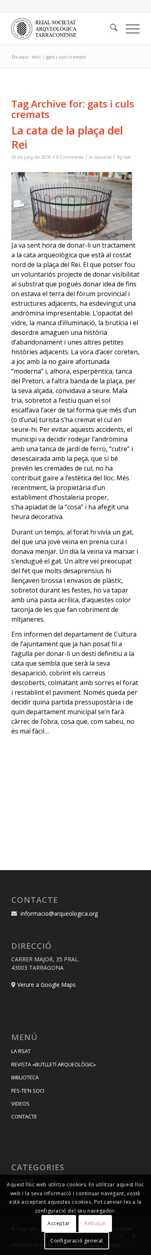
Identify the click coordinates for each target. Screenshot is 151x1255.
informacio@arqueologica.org (59, 913)
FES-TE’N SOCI (27, 1090)
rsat (127, 157)
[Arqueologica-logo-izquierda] (62, 29)
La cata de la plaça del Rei (67, 137)
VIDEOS (20, 1103)
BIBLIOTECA (25, 1077)
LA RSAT (21, 1051)
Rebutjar (95, 1223)
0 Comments (69, 157)
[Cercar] (110, 29)
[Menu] (129, 29)
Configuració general (76, 1240)
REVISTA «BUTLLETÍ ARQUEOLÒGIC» (53, 1064)
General (103, 157)
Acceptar (59, 1223)
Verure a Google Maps (46, 984)
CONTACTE (24, 1116)
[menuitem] (110, 29)
